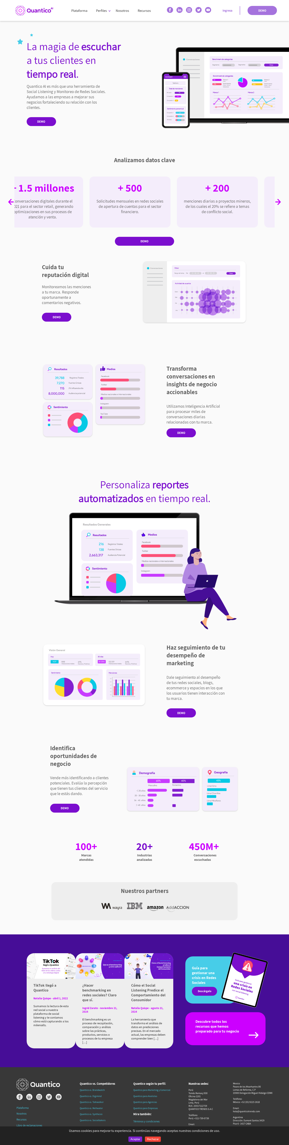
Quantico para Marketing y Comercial (151, 1090)
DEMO (262, 10)
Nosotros (122, 10)
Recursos (144, 10)
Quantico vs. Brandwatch (92, 1090)
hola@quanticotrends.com (246, 1111)
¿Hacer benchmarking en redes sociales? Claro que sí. (99, 992)
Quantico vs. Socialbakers (93, 1120)
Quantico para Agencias (145, 1102)
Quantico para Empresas (145, 1108)
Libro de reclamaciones (29, 1125)
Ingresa (227, 10)
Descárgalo (204, 991)
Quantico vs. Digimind (91, 1096)
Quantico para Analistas (145, 1096)
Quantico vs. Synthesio (91, 1114)
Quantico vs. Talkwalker (92, 1102)
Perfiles (101, 10)
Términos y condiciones (146, 1121)
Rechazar (153, 1139)
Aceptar (135, 1139)
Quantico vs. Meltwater (91, 1108)
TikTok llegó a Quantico (44, 988)
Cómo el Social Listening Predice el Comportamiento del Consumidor (148, 992)
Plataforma (79, 10)
